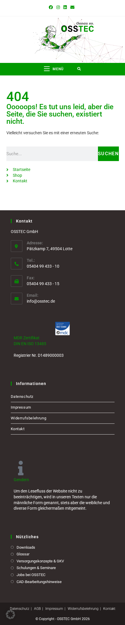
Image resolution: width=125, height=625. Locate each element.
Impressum (21, 407)
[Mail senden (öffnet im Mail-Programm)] (72, 7)
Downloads (26, 547)
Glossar (23, 554)
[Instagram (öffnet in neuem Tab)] (58, 7)
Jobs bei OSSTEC (31, 575)
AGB (37, 609)
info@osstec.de (41, 301)
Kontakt (18, 429)
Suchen (108, 153)
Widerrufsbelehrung (29, 418)
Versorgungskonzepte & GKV (40, 561)
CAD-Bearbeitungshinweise (39, 582)
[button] (10, 614)
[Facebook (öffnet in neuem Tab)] (52, 7)
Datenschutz (22, 396)
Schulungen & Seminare (36, 568)
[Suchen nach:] (79, 69)
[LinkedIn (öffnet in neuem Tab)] (65, 7)
